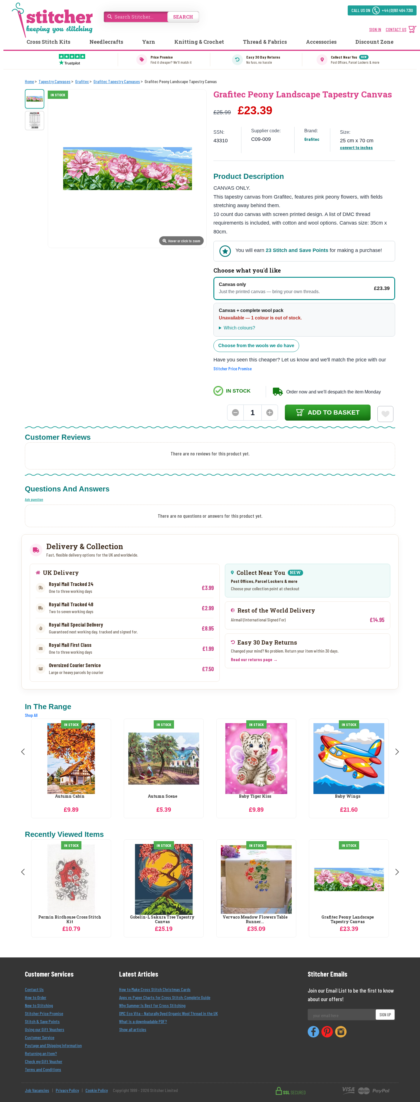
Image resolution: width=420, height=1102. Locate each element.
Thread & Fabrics (265, 41)
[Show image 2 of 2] (34, 120)
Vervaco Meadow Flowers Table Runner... (255, 920)
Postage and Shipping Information (53, 1045)
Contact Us (34, 989)
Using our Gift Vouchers (44, 1029)
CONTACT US (396, 29)
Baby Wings (347, 796)
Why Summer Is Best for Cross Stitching (152, 1005)
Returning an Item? (41, 1053)
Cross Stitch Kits (48, 41)
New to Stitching (39, 1005)
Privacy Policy (67, 1090)
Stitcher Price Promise (232, 368)
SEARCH (183, 17)
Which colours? (239, 327)
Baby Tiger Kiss (255, 796)
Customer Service (39, 1037)
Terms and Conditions (43, 1069)
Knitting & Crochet (199, 41)
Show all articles (132, 1029)
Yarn (148, 41)
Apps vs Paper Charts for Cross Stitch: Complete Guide (164, 997)
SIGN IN (375, 29)
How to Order (35, 997)
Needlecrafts (106, 41)
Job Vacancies (37, 1090)
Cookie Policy (96, 1090)
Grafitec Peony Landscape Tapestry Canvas (347, 920)
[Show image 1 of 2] (34, 99)
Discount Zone (374, 41)
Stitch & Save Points (42, 1021)
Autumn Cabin (70, 796)
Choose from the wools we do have (256, 345)
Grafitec (311, 139)
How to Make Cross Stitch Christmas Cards (155, 989)
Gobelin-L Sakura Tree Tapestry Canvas (162, 920)
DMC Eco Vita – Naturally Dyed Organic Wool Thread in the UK (168, 1013)
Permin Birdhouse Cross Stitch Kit (69, 920)
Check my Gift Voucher (43, 1061)
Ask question (34, 499)
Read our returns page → (254, 659)
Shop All (31, 715)
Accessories (321, 41)
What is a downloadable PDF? (143, 1021)
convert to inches (356, 147)
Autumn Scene (162, 796)
